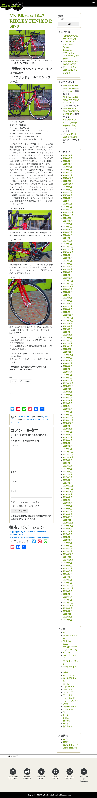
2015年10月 (68, 526)
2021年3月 (67, 341)
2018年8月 (67, 429)
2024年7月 (67, 227)
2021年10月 (68, 321)
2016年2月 (67, 514)
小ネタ (66, 724)
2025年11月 (68, 181)
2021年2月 (67, 343)
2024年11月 (68, 215)
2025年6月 (67, 195)
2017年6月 (67, 469)
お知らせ (67, 672)
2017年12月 (68, 452)
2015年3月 (67, 546)
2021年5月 (67, 335)
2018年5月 (67, 437)
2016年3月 (67, 511)
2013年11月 (68, 588)
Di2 (24, 419)
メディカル (68, 709)
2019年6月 (67, 400)
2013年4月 (67, 597)
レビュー (67, 718)
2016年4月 (67, 509)
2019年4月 (67, 406)
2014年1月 (67, 583)
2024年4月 (67, 235)
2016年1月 (67, 517)
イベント (67, 652)
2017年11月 (68, 454)
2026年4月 (67, 167)
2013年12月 (68, 585)
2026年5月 (67, 164)
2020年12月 (68, 349)
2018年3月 (67, 443)
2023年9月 (67, 255)
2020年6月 (67, 366)
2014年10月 (68, 560)
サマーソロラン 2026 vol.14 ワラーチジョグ (71, 56)
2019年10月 (68, 389)
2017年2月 (67, 480)
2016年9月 (67, 494)
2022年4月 (67, 304)
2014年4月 (67, 574)
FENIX (29, 419)
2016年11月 (68, 489)
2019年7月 (67, 398)
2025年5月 (67, 198)
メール (13, 481)
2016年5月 (67, 506)
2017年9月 (67, 460)
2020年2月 (67, 378)
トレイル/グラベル (71, 701)
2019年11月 (68, 386)
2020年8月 (67, 360)
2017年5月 (67, 472)
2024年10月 (68, 218)
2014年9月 (67, 563)
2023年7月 (67, 261)
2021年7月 (67, 329)
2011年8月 (67, 620)
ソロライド (68, 689)
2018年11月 (68, 420)
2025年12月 (68, 178)
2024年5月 (67, 232)
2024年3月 (67, 238)
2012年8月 (67, 608)
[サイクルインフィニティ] (12, 6)
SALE (65, 644)
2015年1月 (67, 551)
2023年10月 (68, 252)
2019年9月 (67, 392)
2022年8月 (67, 292)
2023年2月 (67, 275)
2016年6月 (67, 503)
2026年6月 (67, 161)
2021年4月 (67, 338)
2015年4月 (67, 543)
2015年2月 (67, 548)
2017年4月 (67, 474)
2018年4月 (67, 440)
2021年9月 (67, 323)
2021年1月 (67, 346)
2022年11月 (68, 284)
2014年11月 (68, 557)
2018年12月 (68, 417)
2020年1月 (67, 380)
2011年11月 (68, 614)
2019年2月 (67, 412)
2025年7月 (67, 192)
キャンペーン (68, 675)
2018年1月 (67, 449)
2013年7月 (67, 591)
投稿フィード (68, 742)
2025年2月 (67, 207)
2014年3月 (67, 577)
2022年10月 (68, 286)
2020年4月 (67, 372)
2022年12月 (68, 281)
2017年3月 (67, 477)
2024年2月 (67, 241)
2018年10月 (68, 423)
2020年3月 (67, 375)
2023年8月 (67, 258)
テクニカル (68, 695)
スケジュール (68, 687)
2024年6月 (67, 229)
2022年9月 (67, 289)
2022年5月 (67, 301)
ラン (65, 712)
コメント (14, 445)
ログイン (67, 739)
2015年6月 (67, 537)
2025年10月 (68, 184)
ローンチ (67, 721)
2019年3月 (67, 409)
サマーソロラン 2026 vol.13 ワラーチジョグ (71, 70)
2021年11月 (68, 318)
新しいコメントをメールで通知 (26, 502)
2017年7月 (67, 466)
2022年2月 (67, 309)
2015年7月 (67, 534)
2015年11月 (68, 523)
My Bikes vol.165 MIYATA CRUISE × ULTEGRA (71, 88)
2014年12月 (68, 554)
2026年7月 (67, 158)
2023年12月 (68, 247)
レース (66, 715)
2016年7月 (67, 500)
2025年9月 (67, 187)
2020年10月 (68, 355)
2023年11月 (68, 249)
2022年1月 (67, 312)
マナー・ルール (69, 707)
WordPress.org (70, 748)
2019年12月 (68, 383)
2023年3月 (67, 272)
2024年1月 (67, 244)
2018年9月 (67, 426)
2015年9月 (67, 529)
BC (64, 632)
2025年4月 (67, 201)
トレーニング (68, 698)
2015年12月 (68, 520)
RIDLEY (36, 419)
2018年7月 (67, 432)
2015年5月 (67, 540)
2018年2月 (67, 446)
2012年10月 (68, 605)
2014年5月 (67, 571)
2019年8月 (67, 395)
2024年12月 (68, 212)
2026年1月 (67, 175)
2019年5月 (67, 403)
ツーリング (68, 692)
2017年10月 (68, 457)
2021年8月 (67, 326)
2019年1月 (67, 415)
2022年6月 (67, 298)
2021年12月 (68, 315)
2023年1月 (67, 278)
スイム (66, 684)
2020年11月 (68, 352)
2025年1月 (67, 210)
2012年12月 (68, 603)
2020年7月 (67, 363)
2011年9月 (67, 617)
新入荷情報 (68, 726)
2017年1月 (67, 483)
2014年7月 (67, 568)
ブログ (13, 419)
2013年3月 (67, 600)
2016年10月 (68, 492)
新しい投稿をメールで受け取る (26, 506)
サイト (13, 491)
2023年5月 (67, 266)
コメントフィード (70, 745)
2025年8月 (67, 190)
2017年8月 (67, 463)
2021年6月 (67, 332)
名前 (13, 472)
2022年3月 (67, 306)
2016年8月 (67, 497)
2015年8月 (67, 531)
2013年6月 (67, 594)
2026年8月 (67, 155)
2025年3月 (67, 204)
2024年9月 (67, 221)
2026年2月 (67, 172)
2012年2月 (67, 611)
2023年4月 (67, 269)
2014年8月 (67, 566)
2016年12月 (68, 486)
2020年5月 (67, 369)
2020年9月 (67, 358)
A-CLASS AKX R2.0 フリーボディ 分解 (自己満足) (71, 123)
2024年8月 (67, 224)
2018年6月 (67, 435)
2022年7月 (67, 295)
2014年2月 (67, 580)
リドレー (17, 422)
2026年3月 (67, 170)
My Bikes (45, 417)
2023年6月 (67, 264)
